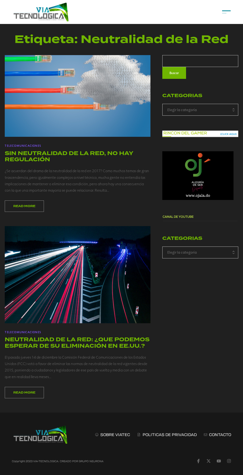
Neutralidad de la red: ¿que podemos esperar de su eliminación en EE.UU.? (77, 343)
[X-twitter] (208, 461)
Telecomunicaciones (23, 145)
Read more (24, 206)
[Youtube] (219, 461)
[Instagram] (229, 461)
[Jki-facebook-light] (198, 461)
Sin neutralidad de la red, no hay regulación (69, 156)
